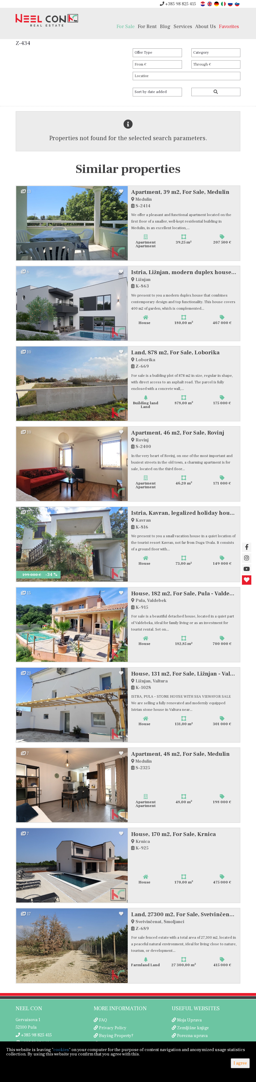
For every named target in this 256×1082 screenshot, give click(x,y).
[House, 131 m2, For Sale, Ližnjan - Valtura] (72, 705)
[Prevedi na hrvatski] (203, 3)
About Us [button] (205, 26)
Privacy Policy (112, 1028)
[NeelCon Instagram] (246, 558)
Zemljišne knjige (193, 1028)
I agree (240, 1063)
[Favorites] (246, 580)
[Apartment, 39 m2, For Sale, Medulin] (72, 223)
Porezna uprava (192, 1036)
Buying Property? (116, 1036)
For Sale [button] (125, 26)
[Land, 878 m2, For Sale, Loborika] (72, 384)
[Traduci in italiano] (224, 3)
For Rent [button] (147, 26)
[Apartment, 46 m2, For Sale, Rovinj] (72, 464)
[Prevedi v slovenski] (237, 3)
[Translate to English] (210, 3)
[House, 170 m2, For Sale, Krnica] (72, 865)
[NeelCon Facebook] (246, 547)
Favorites (229, 26)
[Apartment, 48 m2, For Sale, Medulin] (72, 785)
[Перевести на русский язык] (231, 3)
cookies (61, 1050)
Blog (165, 26)
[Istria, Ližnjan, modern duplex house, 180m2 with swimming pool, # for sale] (72, 303)
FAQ (103, 1020)
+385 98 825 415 (180, 4)
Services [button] (183, 26)
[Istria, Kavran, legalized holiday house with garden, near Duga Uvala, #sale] (72, 544)
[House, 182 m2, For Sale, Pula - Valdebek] (72, 625)
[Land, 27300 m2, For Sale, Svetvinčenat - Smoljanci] (72, 945)
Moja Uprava (189, 1020)
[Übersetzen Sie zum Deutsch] (217, 3)
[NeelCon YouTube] (246, 569)
